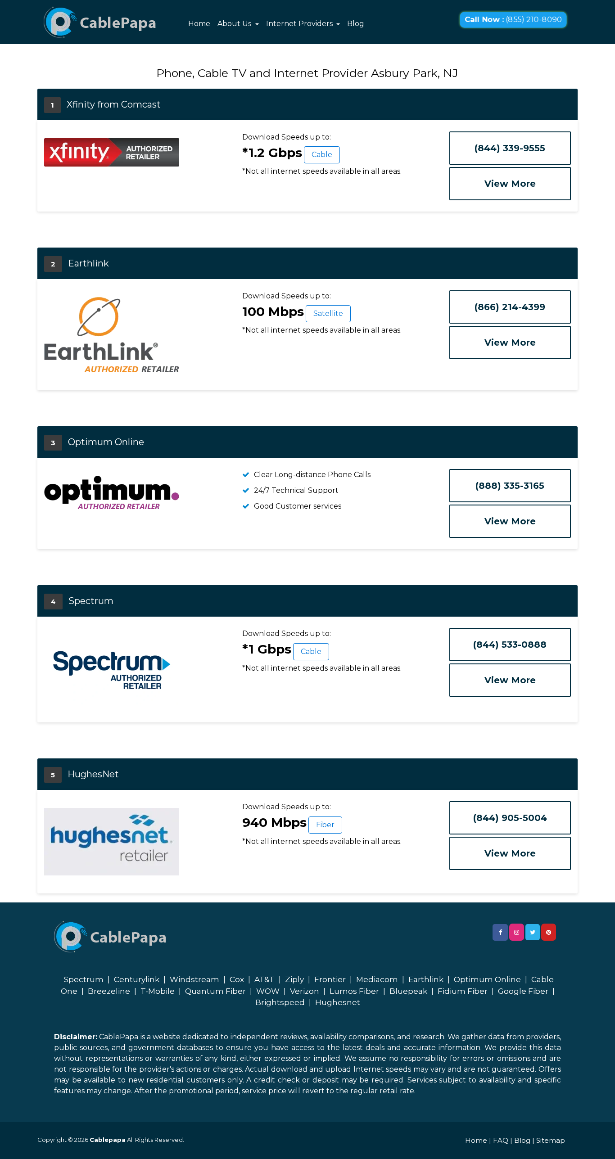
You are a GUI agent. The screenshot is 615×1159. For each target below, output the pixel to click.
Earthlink (425, 979)
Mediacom (377, 979)
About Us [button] (235, 23)
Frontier (330, 979)
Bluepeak (408, 991)
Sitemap (550, 1140)
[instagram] (516, 932)
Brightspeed (280, 1002)
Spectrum (84, 979)
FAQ (500, 1140)
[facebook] (500, 932)
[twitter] (532, 932)
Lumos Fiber (354, 991)
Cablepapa (108, 1139)
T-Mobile (157, 991)
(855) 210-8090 (513, 19)
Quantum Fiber (215, 991)
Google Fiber (523, 991)
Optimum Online (487, 979)
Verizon (304, 991)
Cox (237, 979)
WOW (268, 991)
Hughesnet (337, 1002)
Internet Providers (300, 23)
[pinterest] (548, 932)
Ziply (294, 979)
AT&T (264, 979)
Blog (355, 23)
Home (199, 23)
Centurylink (136, 979)
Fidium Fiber (463, 991)
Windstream (194, 979)
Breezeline (109, 991)
